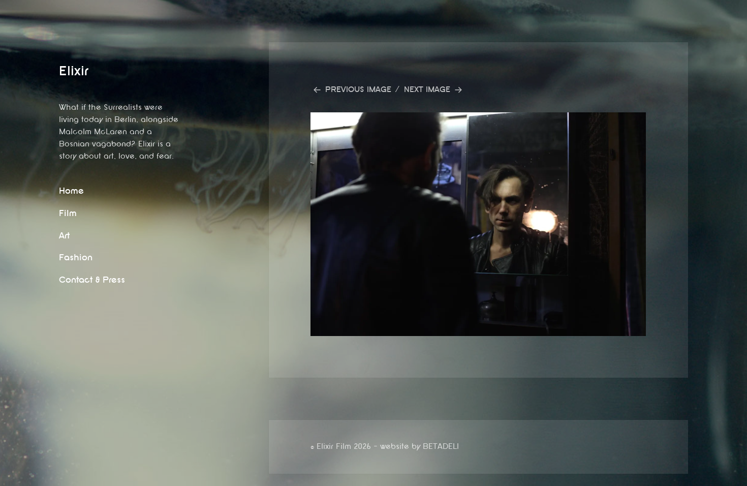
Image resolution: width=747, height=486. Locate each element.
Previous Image (358, 89)
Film (68, 213)
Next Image (427, 89)
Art (64, 235)
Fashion (75, 257)
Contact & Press (92, 280)
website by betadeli (8, 478)
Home (71, 191)
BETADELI (441, 446)
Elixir (73, 71)
